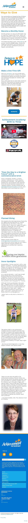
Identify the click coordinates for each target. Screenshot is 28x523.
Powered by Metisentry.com (7, 514)
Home (3, 471)
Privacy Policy (3, 517)
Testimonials (5, 477)
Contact (4, 487)
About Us (4, 473)
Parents (4, 478)
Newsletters (5, 480)
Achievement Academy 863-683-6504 (6, 492)
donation (9, 73)
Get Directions (4, 502)
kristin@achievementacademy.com (10, 241)
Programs (4, 475)
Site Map (25, 520)
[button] (23, 7)
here (21, 41)
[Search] (25, 460)
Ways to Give (5, 482)
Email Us (3, 495)
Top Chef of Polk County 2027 (9, 483)
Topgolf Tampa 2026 (7, 485)
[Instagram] (10, 454)
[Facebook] (4, 454)
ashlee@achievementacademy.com (10, 186)
